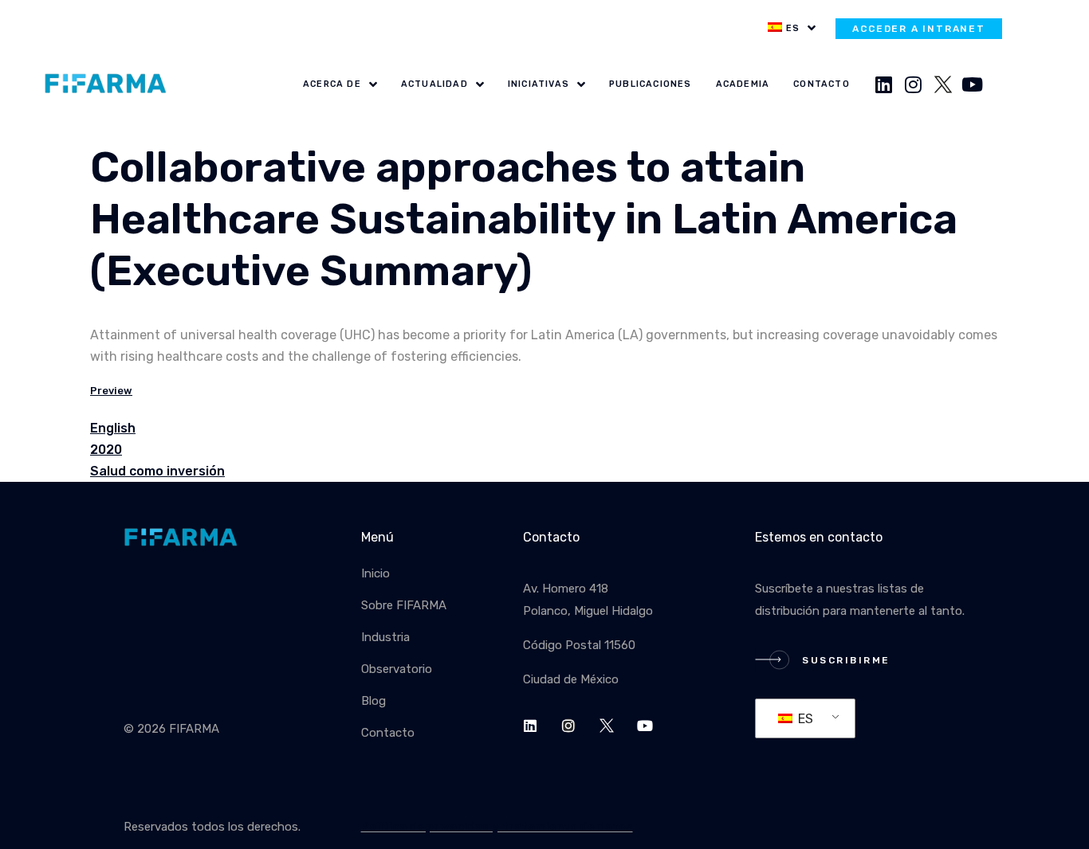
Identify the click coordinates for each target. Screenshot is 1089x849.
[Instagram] (913, 84)
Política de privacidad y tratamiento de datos (497, 827)
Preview (111, 391)
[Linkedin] (884, 84)
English (113, 428)
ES (804, 718)
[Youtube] (972, 84)
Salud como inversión (157, 471)
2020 (106, 449)
